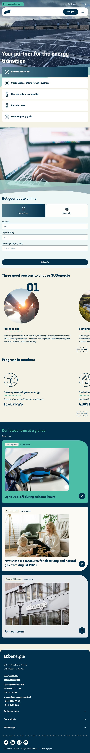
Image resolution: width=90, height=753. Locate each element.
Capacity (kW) (8, 232)
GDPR (16, 749)
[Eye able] (85, 4)
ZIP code (5, 221)
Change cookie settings (29, 749)
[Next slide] (85, 349)
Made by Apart (47, 749)
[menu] (82, 11)
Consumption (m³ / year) (12, 243)
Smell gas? (72, 4)
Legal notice (8, 749)
